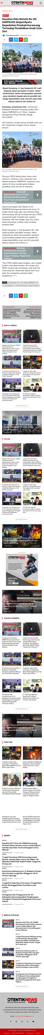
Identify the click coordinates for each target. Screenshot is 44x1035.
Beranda (4, 11)
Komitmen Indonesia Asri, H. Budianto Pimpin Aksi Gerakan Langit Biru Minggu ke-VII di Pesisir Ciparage (11, 373)
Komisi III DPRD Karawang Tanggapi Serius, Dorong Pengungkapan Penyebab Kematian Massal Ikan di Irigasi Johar (31, 820)
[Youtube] (33, 1021)
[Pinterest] (21, 39)
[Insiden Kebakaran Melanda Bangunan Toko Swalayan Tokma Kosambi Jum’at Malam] (32, 753)
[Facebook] (11, 39)
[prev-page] (3, 908)
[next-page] (7, 908)
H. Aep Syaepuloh (8, 285)
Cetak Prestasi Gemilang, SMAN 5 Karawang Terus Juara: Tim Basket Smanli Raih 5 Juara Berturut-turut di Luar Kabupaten (12, 313)
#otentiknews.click (13, 282)
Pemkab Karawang (21, 285)
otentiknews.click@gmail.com (24, 1016)
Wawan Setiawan (34, 285)
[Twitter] (16, 39)
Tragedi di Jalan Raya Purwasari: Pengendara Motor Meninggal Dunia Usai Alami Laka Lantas (32, 373)
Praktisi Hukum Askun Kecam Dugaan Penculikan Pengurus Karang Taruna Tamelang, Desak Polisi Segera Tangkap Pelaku (32, 792)
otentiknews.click (12, 35)
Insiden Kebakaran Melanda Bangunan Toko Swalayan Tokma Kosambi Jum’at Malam (32, 764)
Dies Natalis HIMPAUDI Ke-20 (29, 282)
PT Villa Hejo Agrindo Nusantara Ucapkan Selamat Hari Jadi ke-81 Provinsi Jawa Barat (32, 396)
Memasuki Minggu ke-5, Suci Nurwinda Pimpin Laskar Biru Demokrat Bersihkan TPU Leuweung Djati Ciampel (21, 427)
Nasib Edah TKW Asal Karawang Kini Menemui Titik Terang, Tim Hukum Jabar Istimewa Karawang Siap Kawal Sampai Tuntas (32, 313)
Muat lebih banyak (21, 406)
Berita (10, 11)
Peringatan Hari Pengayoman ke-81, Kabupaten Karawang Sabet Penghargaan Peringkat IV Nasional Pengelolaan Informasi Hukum (11, 397)
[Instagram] (16, 1021)
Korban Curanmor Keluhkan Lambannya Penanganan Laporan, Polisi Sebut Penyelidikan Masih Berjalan (11, 791)
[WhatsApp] (26, 39)
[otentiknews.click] (4, 35)
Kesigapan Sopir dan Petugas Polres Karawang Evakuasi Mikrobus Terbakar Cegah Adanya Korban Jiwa (19, 730)
